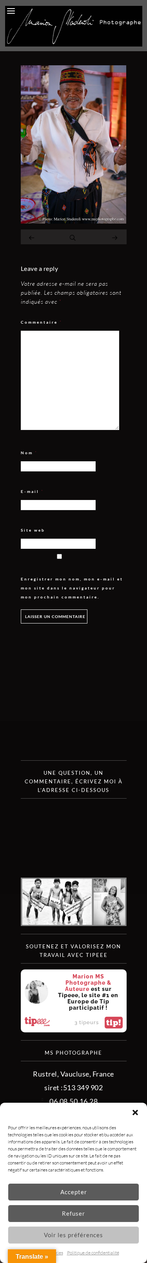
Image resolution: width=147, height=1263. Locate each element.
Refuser (73, 1213)
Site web (33, 530)
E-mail (32, 491)
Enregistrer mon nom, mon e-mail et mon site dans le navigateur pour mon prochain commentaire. (72, 588)
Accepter (73, 1191)
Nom (29, 452)
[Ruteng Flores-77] (74, 221)
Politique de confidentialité (93, 1253)
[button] (135, 1112)
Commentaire (41, 322)
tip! (113, 1023)
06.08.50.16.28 (73, 1101)
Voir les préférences (73, 1234)
